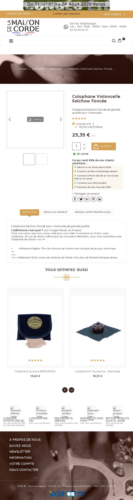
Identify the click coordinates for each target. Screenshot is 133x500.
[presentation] (63, 388)
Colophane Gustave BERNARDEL (35, 371)
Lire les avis (81, 123)
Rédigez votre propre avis (93, 212)
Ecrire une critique (89, 126)
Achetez (105, 146)
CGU (96, 486)
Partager (75, 199)
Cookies (112, 486)
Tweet (81, 199)
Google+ (87, 199)
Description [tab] (29, 212)
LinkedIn (99, 199)
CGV (103, 486)
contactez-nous (18, 13)
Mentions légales (37, 486)
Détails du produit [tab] (56, 212)
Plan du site (54, 486)
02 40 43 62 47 (79, 30)
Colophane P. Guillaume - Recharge (97, 371)
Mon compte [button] (115, 14)
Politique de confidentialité (77, 486)
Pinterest (93, 199)
